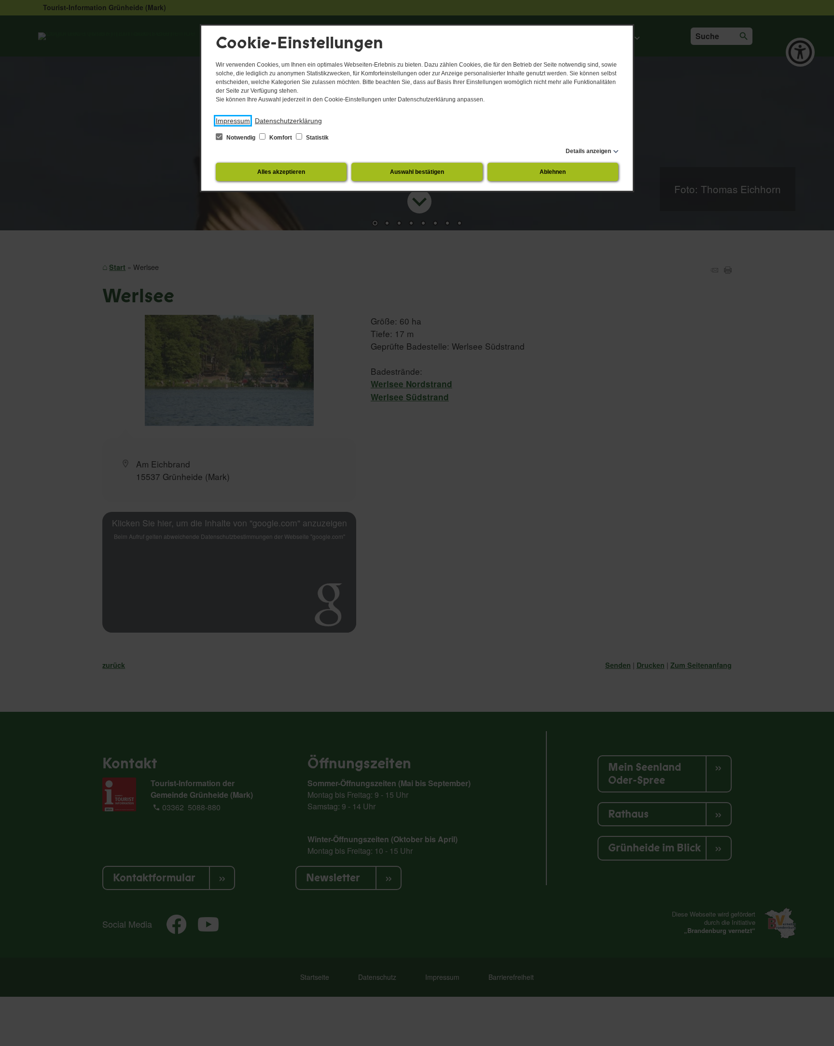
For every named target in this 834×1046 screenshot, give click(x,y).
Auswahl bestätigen (417, 172)
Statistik (317, 137)
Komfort (280, 137)
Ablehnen (553, 172)
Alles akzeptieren (281, 172)
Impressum (233, 121)
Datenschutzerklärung (288, 121)
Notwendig (241, 137)
